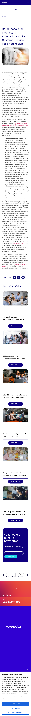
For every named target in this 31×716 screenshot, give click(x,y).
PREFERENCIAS (15, 708)
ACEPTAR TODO (15, 704)
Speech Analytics (17, 243)
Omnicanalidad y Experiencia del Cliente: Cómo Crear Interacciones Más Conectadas (15, 436)
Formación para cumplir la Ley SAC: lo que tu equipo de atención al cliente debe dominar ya (15, 319)
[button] (28, 2)
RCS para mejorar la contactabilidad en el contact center (14, 358)
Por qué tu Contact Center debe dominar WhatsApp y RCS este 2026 (15, 475)
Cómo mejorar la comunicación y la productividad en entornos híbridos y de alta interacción (15, 514)
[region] (15, 694)
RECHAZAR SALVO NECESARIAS (15, 713)
